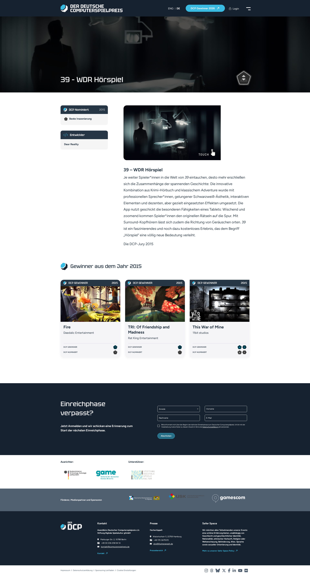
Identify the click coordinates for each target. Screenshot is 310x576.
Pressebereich (156, 550)
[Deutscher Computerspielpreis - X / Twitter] (224, 571)
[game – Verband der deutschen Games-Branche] (107, 474)
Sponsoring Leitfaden (104, 570)
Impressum (65, 570)
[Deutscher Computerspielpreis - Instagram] (206, 571)
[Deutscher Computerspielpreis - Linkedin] (234, 571)
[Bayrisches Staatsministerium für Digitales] (144, 497)
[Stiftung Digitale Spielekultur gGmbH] (142, 474)
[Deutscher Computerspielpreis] (92, 8)
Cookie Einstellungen (126, 570)
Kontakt (100, 553)
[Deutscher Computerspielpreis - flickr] (246, 571)
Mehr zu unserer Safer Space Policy (218, 551)
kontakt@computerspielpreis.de (115, 547)
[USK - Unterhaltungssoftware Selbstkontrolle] (186, 496)
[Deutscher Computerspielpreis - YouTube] (240, 571)
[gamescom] (228, 498)
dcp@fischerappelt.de (163, 544)
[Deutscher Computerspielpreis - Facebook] (229, 571)
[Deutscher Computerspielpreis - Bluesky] (218, 571)
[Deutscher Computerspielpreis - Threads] (212, 571)
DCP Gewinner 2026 (203, 8)
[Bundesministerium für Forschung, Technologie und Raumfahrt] (75, 474)
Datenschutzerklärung (210, 427)
